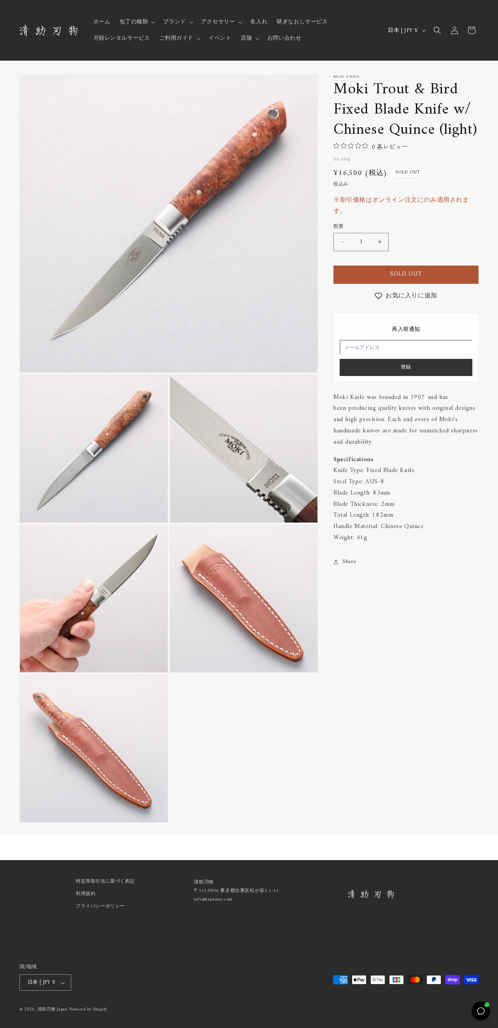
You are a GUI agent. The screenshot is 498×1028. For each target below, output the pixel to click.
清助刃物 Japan (52, 1010)
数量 (338, 227)
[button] (136, 22)
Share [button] (349, 561)
